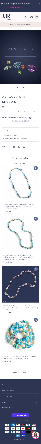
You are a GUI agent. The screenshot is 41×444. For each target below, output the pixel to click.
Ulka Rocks (23, 440)
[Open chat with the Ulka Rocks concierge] (35, 435)
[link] (26, 163)
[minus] (4, 112)
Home (11, 24)
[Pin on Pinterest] (14, 146)
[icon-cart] (31, 17)
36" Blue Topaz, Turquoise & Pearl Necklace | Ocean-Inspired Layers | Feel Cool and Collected (19, 357)
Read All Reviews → (21, 373)
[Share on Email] (19, 146)
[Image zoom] (20, 57)
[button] (27, 112)
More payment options (20, 121)
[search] (26, 17)
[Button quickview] (36, 168)
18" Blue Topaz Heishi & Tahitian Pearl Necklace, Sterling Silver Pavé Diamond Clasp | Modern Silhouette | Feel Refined (18, 207)
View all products (20, 163)
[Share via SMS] (24, 146)
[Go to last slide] (17, 88)
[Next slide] (23, 88)
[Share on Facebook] (9, 146)
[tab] (3, 301)
